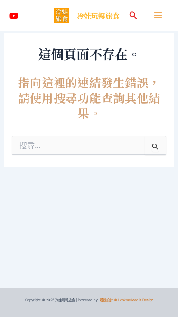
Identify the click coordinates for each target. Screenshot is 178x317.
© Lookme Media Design (133, 300)
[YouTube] (13, 15)
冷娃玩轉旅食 (98, 15)
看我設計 (106, 300)
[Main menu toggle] (158, 15)
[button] (133, 15)
